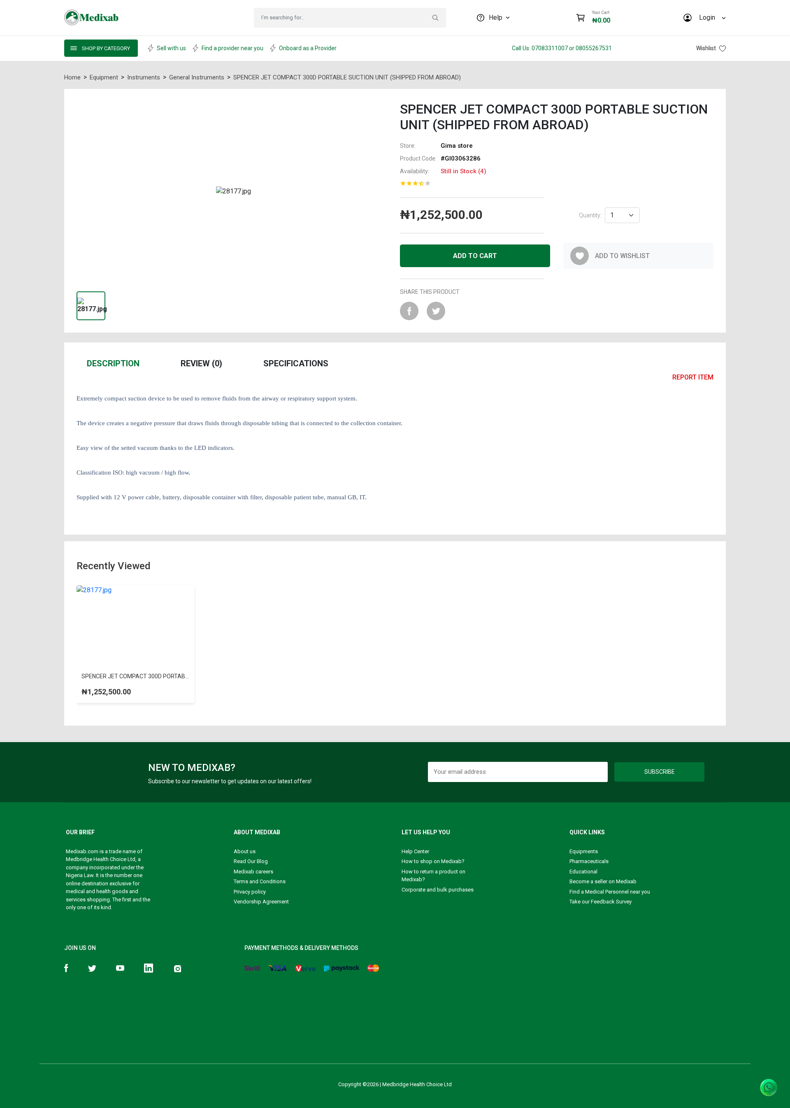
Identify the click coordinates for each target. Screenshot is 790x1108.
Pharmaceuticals (589, 861)
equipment (104, 77)
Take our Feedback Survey (600, 902)
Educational (583, 871)
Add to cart (475, 256)
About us (245, 851)
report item (692, 377)
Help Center (415, 851)
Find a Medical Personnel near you (609, 892)
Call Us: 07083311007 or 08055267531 (562, 48)
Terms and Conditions (260, 881)
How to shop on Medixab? (433, 861)
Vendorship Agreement (261, 902)
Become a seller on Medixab (603, 881)
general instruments (196, 77)
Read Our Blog (251, 861)
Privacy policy (250, 892)
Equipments (583, 851)
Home (72, 77)
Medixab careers (253, 871)
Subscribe (659, 771)
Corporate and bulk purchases (438, 890)
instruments (143, 77)
